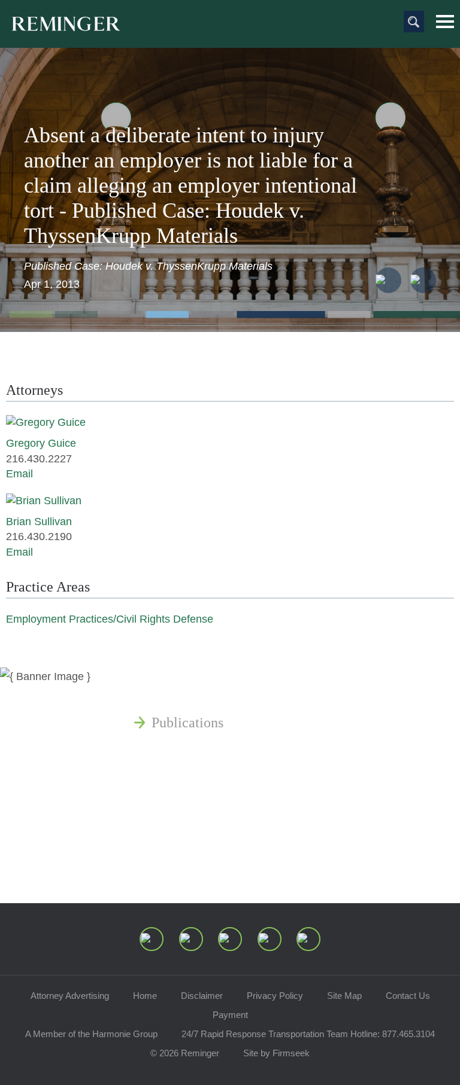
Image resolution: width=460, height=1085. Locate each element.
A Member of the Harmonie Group (91, 1034)
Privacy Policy (275, 995)
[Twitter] (230, 939)
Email (19, 474)
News (168, 694)
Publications (187, 722)
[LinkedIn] (191, 939)
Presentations (190, 780)
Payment (230, 1015)
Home (145, 995)
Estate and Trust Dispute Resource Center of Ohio (297, 808)
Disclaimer (202, 995)
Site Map (344, 995)
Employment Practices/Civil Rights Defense (109, 619)
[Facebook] (270, 939)
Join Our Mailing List (214, 866)
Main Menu (445, 21)
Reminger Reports (205, 751)
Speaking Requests (206, 837)
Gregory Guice (41, 443)
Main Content (189, 15)
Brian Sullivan (39, 522)
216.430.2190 (39, 536)
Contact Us (408, 995)
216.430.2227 (39, 459)
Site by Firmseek (276, 1053)
